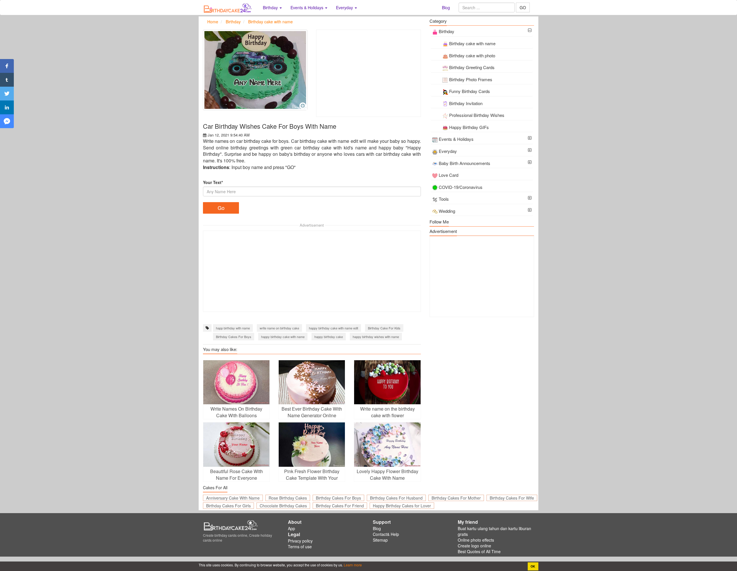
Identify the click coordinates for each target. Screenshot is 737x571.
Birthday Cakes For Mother (456, 498)
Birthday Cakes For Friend (340, 506)
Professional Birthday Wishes (476, 115)
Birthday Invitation (466, 103)
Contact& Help (386, 534)
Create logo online (474, 546)
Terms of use (300, 546)
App (291, 528)
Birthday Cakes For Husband (396, 498)
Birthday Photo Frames (470, 79)
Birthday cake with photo (472, 55)
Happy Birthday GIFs (469, 127)
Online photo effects (476, 540)
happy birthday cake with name (283, 336)
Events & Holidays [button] (307, 7)
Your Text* (213, 182)
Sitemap (380, 540)
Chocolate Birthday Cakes (283, 506)
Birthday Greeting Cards (472, 67)
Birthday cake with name (472, 43)
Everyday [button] (345, 7)
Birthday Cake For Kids (384, 328)
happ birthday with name (233, 328)
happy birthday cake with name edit (333, 328)
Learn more (352, 564)
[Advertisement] (368, 73)
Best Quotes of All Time (479, 551)
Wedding (447, 211)
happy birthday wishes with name (376, 336)
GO (523, 7)
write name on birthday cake (279, 328)
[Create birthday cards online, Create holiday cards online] (229, 7)
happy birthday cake (328, 336)
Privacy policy (300, 541)
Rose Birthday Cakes (288, 498)
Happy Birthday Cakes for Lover (402, 506)
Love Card (448, 175)
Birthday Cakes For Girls (228, 506)
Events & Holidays (456, 139)
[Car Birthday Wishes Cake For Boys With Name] (255, 70)
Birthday (446, 31)
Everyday (448, 151)
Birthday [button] (271, 7)
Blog (446, 7)
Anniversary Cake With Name (233, 498)
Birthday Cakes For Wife (512, 498)
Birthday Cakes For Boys (233, 336)
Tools (444, 199)
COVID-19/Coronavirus (461, 187)
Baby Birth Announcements (464, 163)
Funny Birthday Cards (469, 91)
